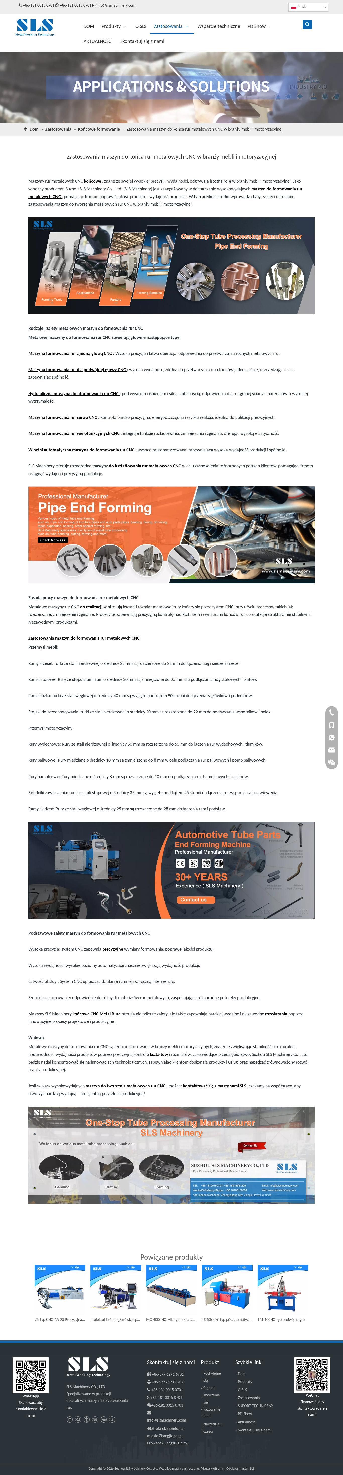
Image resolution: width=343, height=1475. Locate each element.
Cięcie (208, 1388)
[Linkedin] (69, 1419)
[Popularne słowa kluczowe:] (307, 24)
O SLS (242, 1390)
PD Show (245, 1414)
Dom (242, 1374)
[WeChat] (103, 1419)
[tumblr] (86, 1419)
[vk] (95, 1419)
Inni (206, 1417)
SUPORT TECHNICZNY (255, 1406)
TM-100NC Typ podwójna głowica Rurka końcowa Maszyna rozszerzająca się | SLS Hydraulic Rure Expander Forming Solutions (283, 1320)
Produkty (245, 1382)
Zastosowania (249, 1398)
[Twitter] (112, 1419)
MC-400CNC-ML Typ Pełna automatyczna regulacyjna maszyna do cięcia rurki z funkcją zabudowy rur (171, 1320)
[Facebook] (78, 1419)
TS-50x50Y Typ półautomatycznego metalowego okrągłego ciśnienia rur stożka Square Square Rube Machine (227, 1320)
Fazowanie (211, 1410)
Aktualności (247, 1422)
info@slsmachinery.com (115, 6)
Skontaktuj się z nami (255, 1430)
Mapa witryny (212, 1469)
